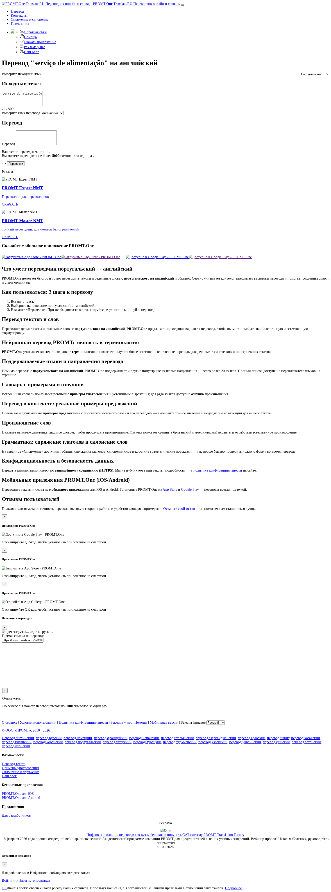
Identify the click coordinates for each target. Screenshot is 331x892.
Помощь (30, 37)
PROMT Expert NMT (22, 187)
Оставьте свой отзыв (179, 508)
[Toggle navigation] (182, 5)
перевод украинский (245, 742)
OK (4, 888)
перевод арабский (251, 738)
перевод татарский (117, 742)
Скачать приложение (40, 42)
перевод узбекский (212, 742)
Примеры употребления (20, 768)
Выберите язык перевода (21, 113)
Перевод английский (18, 738)
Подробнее (233, 888)
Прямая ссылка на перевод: (23, 636)
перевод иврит (278, 738)
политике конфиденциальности (217, 470)
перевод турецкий (147, 742)
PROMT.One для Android (21, 797)
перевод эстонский (306, 742)
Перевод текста (13, 764)
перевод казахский (305, 738)
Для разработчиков (16, 815)
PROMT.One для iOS (18, 793)
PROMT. (136, 4)
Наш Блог (31, 52)
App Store (170, 489)
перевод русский (49, 738)
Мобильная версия (164, 722)
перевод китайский (17, 742)
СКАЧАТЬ (10, 204)
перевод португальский (83, 742)
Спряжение (29, 19)
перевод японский (16, 746)
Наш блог (9, 776)
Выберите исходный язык (21, 74)
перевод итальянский (177, 738)
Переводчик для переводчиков (25, 197)
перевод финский (276, 742)
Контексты (19, 15)
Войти (7, 880)
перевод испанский (144, 738)
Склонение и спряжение (20, 772)
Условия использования (38, 722)
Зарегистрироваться (34, 880)
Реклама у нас (34, 47)
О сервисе (9, 722)
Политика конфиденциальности (83, 722)
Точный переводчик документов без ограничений (40, 229)
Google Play (190, 489)
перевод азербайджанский (216, 738)
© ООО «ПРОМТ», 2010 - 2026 (26, 730)
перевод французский (110, 738)
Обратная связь (35, 32)
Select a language (193, 722)
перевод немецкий (77, 738)
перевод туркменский (180, 742)
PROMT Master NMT (22, 220)
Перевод (17, 11)
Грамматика (20, 23)
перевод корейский (48, 742)
